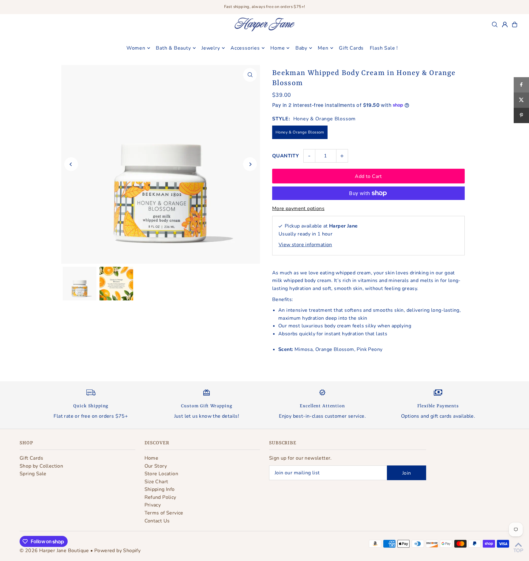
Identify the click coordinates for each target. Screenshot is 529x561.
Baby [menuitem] (301, 48)
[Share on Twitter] (521, 100)
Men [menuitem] (323, 48)
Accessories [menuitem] (245, 48)
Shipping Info (159, 489)
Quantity (285, 155)
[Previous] (71, 164)
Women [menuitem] (135, 48)
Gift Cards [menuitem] (351, 48)
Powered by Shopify (117, 550)
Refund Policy (160, 497)
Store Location (161, 473)
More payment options (298, 208)
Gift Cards (31, 458)
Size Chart (156, 481)
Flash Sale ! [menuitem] (384, 48)
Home (151, 458)
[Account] (505, 24)
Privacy (152, 505)
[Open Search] (494, 24)
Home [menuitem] (277, 48)
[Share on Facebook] (521, 84)
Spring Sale (33, 473)
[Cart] (514, 24)
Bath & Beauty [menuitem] (173, 48)
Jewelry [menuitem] (210, 48)
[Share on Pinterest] (521, 115)
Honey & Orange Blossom (300, 132)
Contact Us (157, 521)
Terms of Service (163, 513)
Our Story (155, 466)
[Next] (250, 164)
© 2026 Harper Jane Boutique (54, 550)
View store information (305, 244)
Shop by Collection (41, 466)
